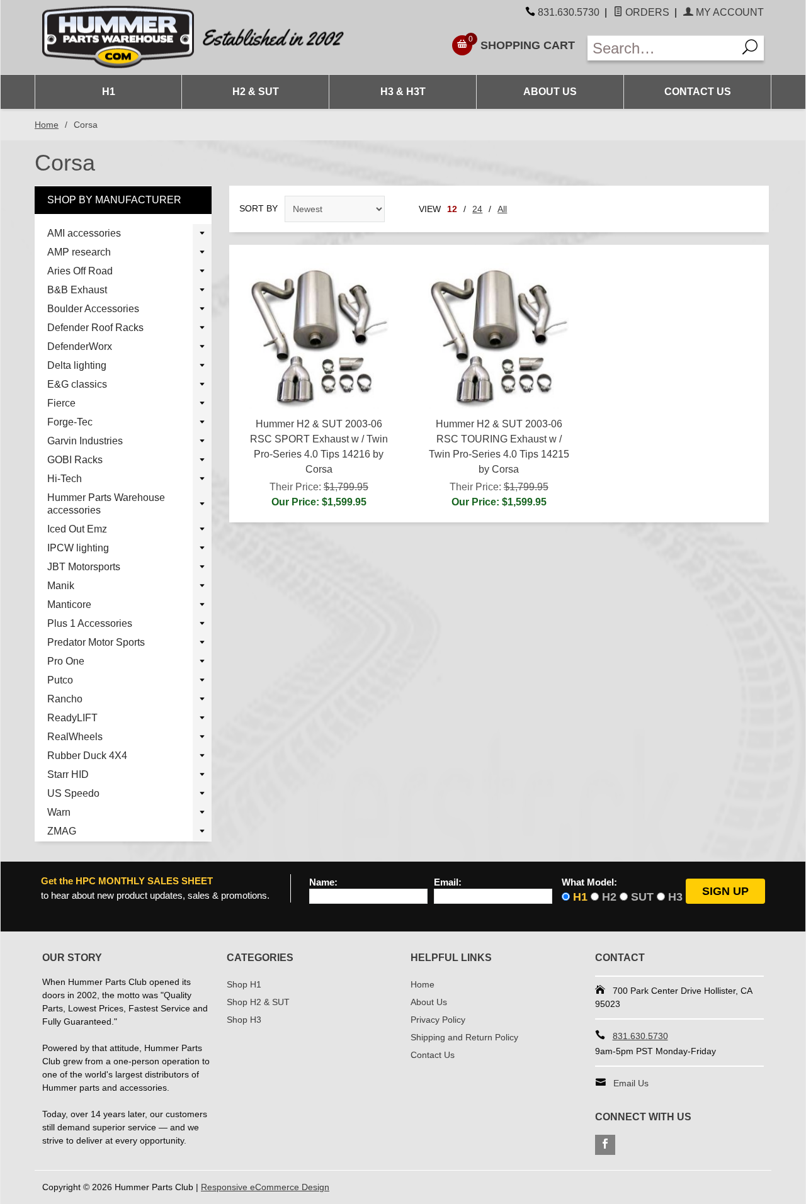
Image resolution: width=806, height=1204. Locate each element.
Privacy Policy (438, 1020)
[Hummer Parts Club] (219, 37)
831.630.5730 (568, 12)
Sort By (258, 208)
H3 (675, 897)
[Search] (750, 48)
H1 (108, 91)
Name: (323, 882)
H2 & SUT (255, 91)
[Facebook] (605, 1145)
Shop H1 (244, 984)
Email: (448, 882)
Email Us (631, 1083)
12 (452, 209)
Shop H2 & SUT (258, 1002)
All (502, 209)
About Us (550, 91)
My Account (728, 12)
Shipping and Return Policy (464, 1037)
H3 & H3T (403, 91)
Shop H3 (244, 1020)
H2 (609, 897)
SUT (642, 897)
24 (477, 209)
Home (47, 125)
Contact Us (697, 91)
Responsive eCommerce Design (265, 1187)
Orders (646, 12)
